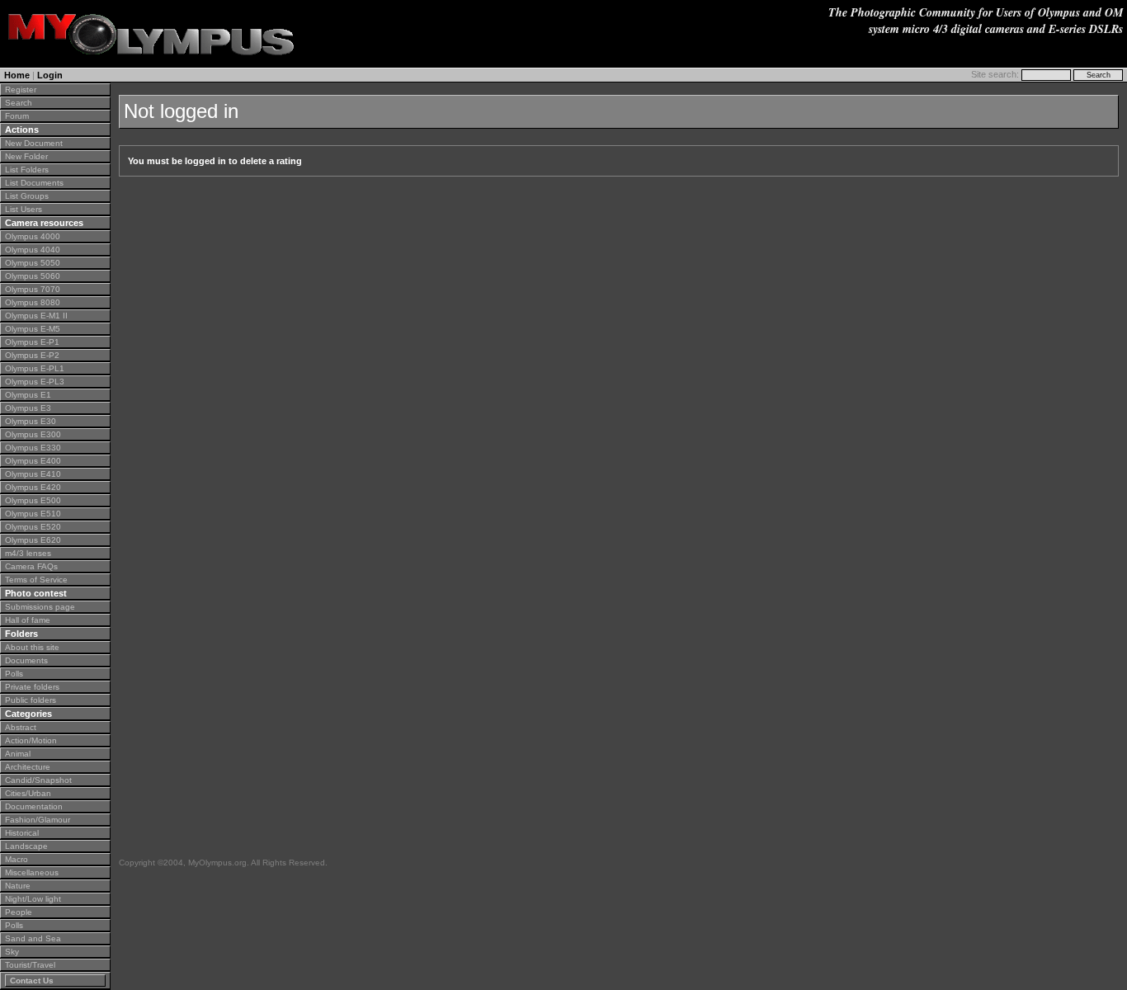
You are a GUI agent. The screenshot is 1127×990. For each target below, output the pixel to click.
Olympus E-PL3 (34, 381)
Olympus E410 (33, 473)
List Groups (27, 195)
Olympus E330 (33, 447)
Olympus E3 (28, 407)
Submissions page (40, 606)
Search (18, 102)
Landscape (26, 846)
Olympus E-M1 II (36, 315)
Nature (18, 885)
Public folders (30, 700)
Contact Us (32, 980)
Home (17, 75)
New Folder (26, 156)
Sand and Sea (33, 938)
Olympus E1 (28, 394)
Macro (16, 859)
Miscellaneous (32, 872)
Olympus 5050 (32, 262)
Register (20, 89)
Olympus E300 (33, 434)
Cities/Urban (28, 793)
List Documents (34, 182)
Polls (14, 673)
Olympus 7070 (32, 289)
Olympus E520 (33, 526)
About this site (32, 647)
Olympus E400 (33, 460)
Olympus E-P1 (32, 341)
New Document (34, 143)
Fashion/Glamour (37, 819)
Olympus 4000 (32, 236)
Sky (12, 951)
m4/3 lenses (28, 553)
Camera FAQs (31, 566)
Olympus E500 (33, 500)
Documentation (34, 806)
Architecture (27, 766)
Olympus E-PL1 (34, 368)
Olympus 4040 (32, 249)
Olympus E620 (33, 539)
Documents (26, 660)
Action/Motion (31, 740)
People (18, 912)
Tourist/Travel (30, 964)
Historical (22, 832)
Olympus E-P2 (32, 355)
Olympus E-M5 (32, 328)
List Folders (27, 169)
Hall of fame (27, 620)
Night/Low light (33, 898)
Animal (18, 753)
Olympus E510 (33, 513)
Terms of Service (36, 579)
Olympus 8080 (32, 302)
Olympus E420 (33, 487)
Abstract (20, 727)
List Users (23, 209)
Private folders (32, 686)
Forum (17, 115)
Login (50, 75)
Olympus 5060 (32, 275)
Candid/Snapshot (38, 780)
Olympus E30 (30, 421)
